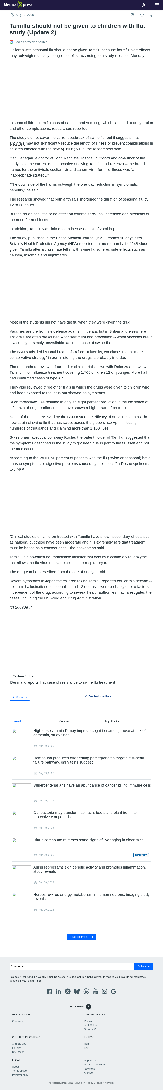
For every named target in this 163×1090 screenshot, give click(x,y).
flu (37, 563)
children (31, 123)
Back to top (77, 1006)
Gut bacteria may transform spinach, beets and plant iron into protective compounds (85, 815)
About (15, 1066)
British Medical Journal (75, 238)
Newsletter (90, 1068)
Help (87, 1043)
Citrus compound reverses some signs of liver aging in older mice (88, 840)
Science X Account (94, 1064)
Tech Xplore (91, 1025)
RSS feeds (18, 1052)
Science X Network (104, 1083)
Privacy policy (20, 1074)
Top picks (112, 721)
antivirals (17, 143)
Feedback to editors (99, 696)
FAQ (86, 1048)
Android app (19, 1043)
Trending (18, 721)
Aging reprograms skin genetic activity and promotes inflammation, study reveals (89, 869)
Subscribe (144, 966)
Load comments (81, 936)
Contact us (18, 1021)
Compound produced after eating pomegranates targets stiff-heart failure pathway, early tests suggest (88, 760)
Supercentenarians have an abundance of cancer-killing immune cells (92, 785)
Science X (90, 1029)
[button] (157, 5)
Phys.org (89, 1021)
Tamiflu (95, 581)
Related (64, 721)
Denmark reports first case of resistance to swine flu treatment (62, 682)
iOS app (16, 1048)
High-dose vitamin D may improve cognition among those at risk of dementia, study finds (89, 733)
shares (20, 697)
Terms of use (19, 1070)
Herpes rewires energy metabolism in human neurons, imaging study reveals (91, 896)
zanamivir (85, 169)
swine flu (97, 138)
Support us (90, 1060)
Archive (88, 1072)
